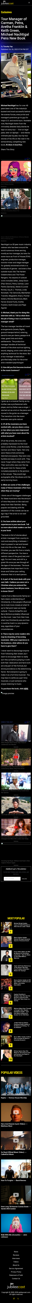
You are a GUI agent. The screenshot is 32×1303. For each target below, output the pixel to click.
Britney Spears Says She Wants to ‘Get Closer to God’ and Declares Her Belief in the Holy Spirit (22, 1053)
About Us (16, 1265)
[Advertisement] (16, 906)
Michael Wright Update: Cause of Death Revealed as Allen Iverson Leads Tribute (22, 925)
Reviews (16, 1255)
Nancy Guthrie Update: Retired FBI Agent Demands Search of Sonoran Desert (22, 939)
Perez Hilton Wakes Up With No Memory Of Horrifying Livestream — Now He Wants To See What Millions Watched (22, 955)
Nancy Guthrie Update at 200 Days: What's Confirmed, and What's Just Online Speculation (22, 982)
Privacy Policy (16, 1272)
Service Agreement (16, 1268)
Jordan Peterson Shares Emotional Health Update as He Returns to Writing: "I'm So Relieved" (22, 1025)
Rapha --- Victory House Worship (14, 1098)
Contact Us (16, 1279)
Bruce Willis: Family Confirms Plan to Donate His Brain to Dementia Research (22, 1038)
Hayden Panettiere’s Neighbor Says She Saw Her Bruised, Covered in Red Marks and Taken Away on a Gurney (22, 997)
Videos (16, 1262)
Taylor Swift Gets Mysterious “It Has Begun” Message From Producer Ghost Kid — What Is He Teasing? (22, 968)
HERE (26, 689)
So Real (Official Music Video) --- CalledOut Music (14, 1153)
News (16, 1252)
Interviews (16, 1258)
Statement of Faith (16, 1275)
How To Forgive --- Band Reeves (13, 1180)
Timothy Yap (8, 47)
